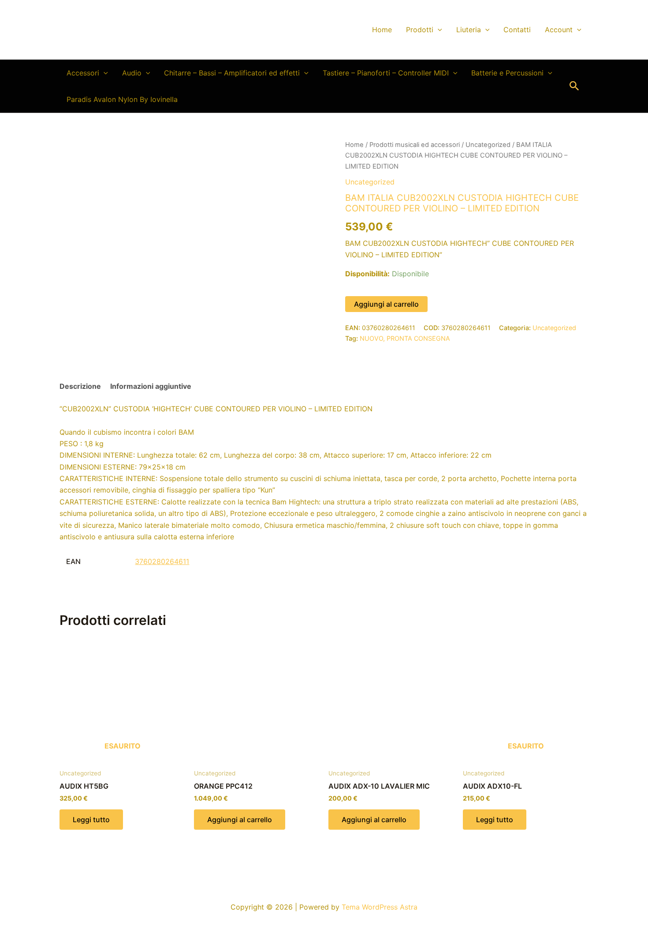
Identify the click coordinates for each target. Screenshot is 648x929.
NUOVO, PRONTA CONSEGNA (405, 338)
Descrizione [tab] (80, 386)
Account (559, 29)
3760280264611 (162, 561)
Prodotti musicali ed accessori (414, 145)
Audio (132, 72)
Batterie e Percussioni (507, 72)
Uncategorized (488, 145)
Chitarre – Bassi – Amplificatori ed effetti (232, 72)
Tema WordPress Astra (379, 907)
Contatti (517, 29)
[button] (437, 29)
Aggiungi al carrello (386, 304)
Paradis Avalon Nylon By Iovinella (122, 99)
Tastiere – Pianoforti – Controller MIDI (386, 72)
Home (382, 29)
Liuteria (468, 29)
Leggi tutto (91, 819)
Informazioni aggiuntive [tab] (150, 386)
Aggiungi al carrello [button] (239, 819)
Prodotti (419, 29)
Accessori (83, 72)
